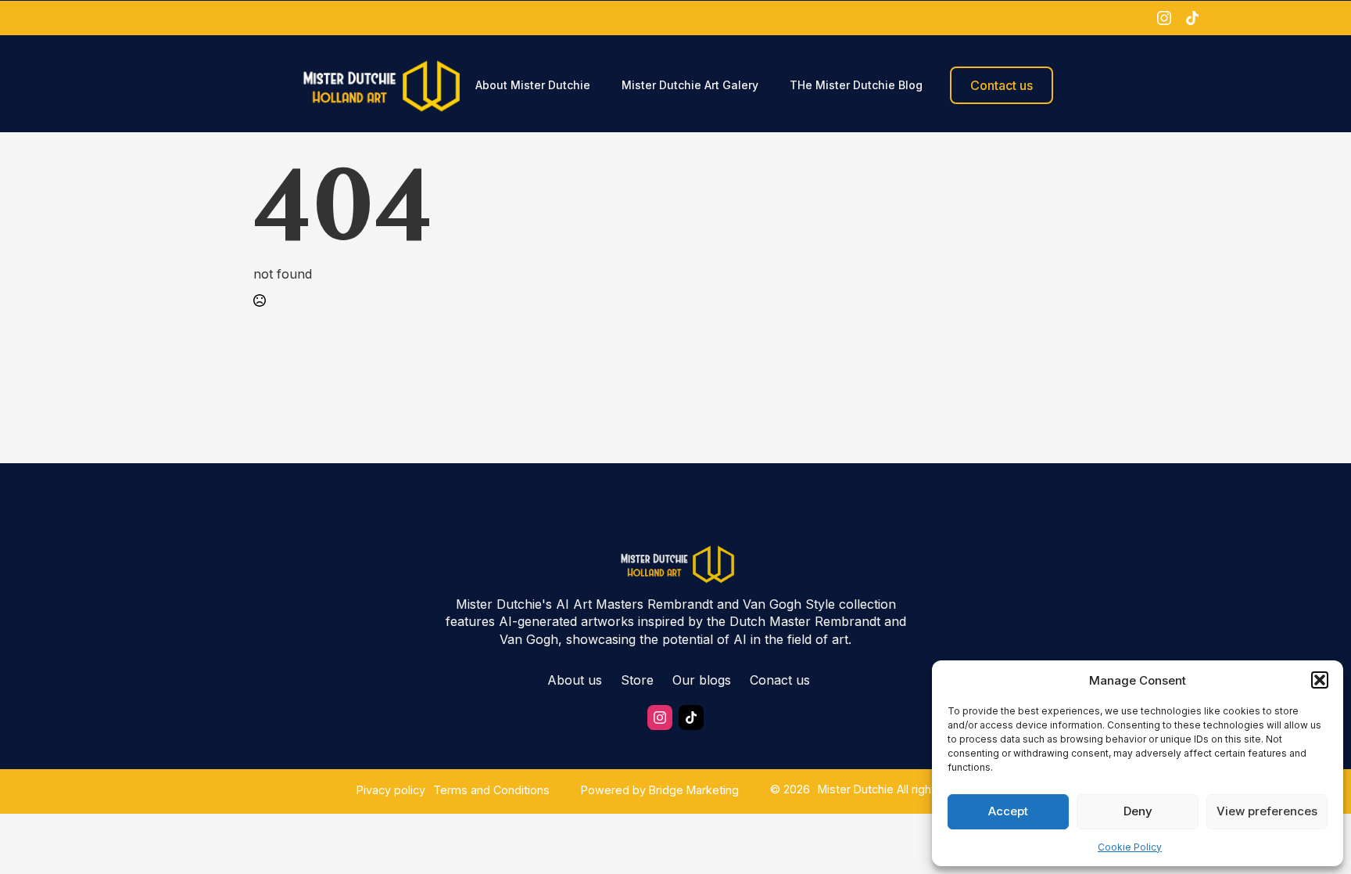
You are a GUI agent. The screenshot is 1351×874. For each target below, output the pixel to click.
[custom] (1192, 18)
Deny (1137, 811)
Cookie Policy (1130, 847)
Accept (1008, 811)
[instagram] (1164, 18)
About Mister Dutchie (532, 85)
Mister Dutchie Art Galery (690, 85)
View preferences (1267, 811)
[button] (1320, 680)
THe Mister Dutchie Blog (856, 85)
